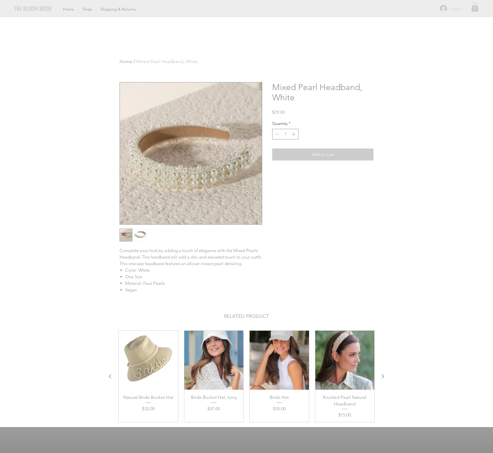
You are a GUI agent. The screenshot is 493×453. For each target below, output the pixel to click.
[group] (246, 376)
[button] (475, 6)
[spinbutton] (285, 134)
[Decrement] (276, 134)
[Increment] (294, 134)
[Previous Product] (110, 376)
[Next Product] (382, 376)
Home (126, 61)
